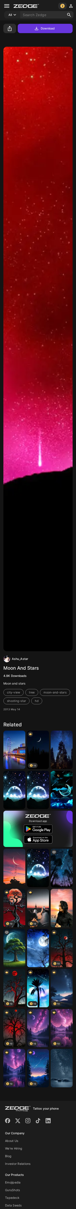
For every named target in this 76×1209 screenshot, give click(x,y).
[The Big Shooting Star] (62, 868)
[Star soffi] (62, 908)
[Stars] (62, 1068)
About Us (11, 1141)
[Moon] (14, 868)
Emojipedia (13, 1182)
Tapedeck (12, 1197)
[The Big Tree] (14, 948)
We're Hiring (13, 1148)
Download (48, 28)
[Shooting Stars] (14, 790)
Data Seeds (13, 1205)
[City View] (14, 750)
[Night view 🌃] (62, 750)
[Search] (69, 15)
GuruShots (12, 1190)
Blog (8, 1156)
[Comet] (38, 948)
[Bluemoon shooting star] (62, 790)
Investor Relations (18, 1163)
